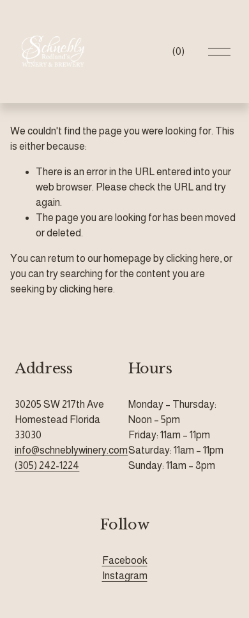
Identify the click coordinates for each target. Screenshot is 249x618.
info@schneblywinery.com (71, 450)
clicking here (193, 258)
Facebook (124, 560)
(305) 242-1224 (47, 465)
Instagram (124, 575)
